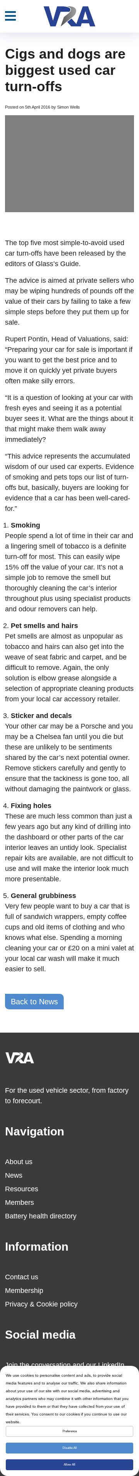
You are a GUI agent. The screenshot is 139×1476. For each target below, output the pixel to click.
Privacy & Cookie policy (41, 1304)
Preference (70, 1431)
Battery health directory (40, 1216)
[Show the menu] (10, 16)
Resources (21, 1189)
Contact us (21, 1277)
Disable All (70, 1448)
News (13, 1175)
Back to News (34, 1001)
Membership (24, 1290)
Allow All (69, 1464)
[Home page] (69, 16)
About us (18, 1162)
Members (19, 1202)
